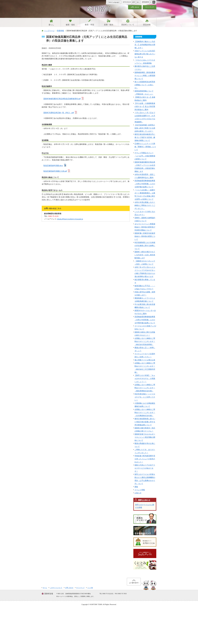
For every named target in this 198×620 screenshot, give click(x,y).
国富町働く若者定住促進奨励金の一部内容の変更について (145, 236)
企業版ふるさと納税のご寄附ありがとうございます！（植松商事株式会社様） (145, 388)
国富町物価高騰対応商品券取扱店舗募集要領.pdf (62, 99)
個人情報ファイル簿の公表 (145, 360)
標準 (133, 2)
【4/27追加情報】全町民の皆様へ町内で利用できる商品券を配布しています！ (145, 128)
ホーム (45, 588)
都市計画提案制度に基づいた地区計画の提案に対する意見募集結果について (145, 422)
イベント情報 (140, 490)
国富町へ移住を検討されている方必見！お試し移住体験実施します (145, 255)
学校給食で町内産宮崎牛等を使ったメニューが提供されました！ (145, 459)
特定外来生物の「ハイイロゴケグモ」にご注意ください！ (145, 397)
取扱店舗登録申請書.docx (53, 165)
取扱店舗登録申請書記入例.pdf (55, 171)
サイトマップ (149, 7)
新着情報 (60, 31)
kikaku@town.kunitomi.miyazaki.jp (70, 219)
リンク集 (90, 588)
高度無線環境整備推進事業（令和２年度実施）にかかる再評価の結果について (145, 184)
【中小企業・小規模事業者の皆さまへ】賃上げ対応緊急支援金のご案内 (145, 106)
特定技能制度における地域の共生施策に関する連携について (145, 245)
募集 (136, 487)
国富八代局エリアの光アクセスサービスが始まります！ (145, 468)
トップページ (49, 31)
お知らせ (138, 493)
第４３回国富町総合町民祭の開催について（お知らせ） (145, 85)
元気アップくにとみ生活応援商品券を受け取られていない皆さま (145, 54)
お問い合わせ (135, 7)
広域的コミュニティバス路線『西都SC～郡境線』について (145, 147)
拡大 (138, 2)
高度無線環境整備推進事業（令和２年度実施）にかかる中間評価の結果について (145, 320)
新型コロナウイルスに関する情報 (144, 506)
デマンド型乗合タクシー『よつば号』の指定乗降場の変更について (145, 156)
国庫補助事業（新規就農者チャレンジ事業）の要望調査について (145, 75)
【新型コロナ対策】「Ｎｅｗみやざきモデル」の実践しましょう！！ (145, 378)
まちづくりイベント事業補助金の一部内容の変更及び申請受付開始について (145, 227)
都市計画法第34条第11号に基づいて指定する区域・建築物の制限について (145, 137)
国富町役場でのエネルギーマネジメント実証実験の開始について (145, 437)
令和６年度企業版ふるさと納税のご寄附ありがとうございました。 (145, 205)
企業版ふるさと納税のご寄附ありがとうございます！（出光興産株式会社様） (145, 412)
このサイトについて (56, 588)
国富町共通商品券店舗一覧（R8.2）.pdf (58, 113)
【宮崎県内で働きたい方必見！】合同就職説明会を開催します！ (145, 45)
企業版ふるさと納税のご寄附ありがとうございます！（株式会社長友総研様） (145, 341)
